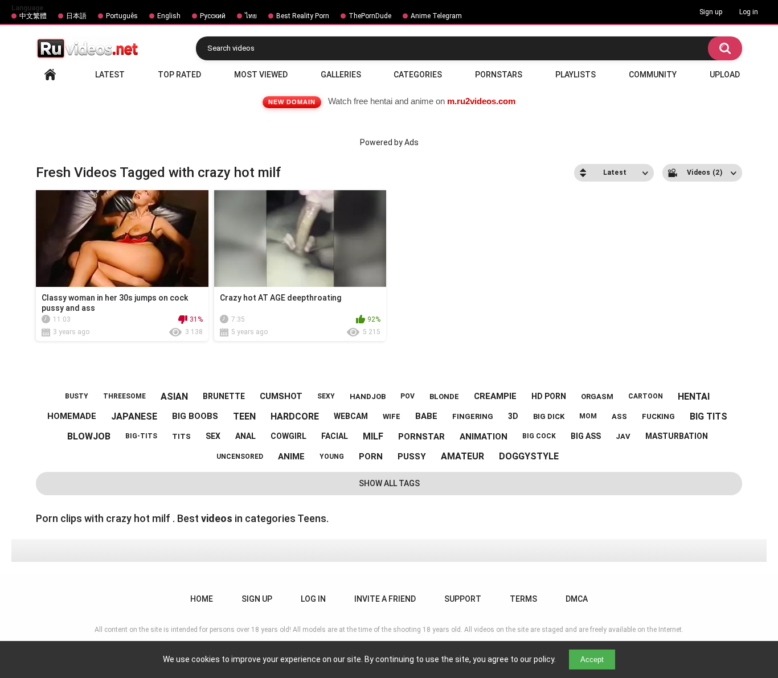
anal (245, 436)
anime (291, 456)
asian (174, 396)
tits (181, 436)
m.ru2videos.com (481, 101)
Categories (418, 74)
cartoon (645, 396)
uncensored (239, 457)
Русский (213, 16)
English (169, 16)
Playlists (575, 74)
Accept (592, 659)
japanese (134, 416)
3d (513, 416)
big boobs (195, 416)
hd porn (548, 396)
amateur (462, 456)
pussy (412, 456)
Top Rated (179, 74)
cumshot (281, 396)
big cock (539, 436)
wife (391, 416)
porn (371, 456)
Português (122, 16)
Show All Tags (389, 483)
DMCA (577, 598)
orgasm (597, 396)
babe (426, 416)
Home (50, 74)
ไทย (251, 16)
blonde (444, 396)
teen (244, 416)
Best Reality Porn (302, 16)
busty (76, 396)
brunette (224, 396)
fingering (472, 416)
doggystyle (529, 456)
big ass (586, 436)
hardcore (295, 416)
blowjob (88, 436)
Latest (110, 74)
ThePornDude (370, 16)
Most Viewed (261, 74)
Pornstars (498, 74)
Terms (523, 598)
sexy (326, 396)
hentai (694, 396)
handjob (368, 396)
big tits (708, 416)
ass (619, 416)
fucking (658, 416)
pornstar (421, 437)
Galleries (341, 74)
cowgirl (288, 436)
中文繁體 (33, 16)
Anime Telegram (436, 16)
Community (653, 74)
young (332, 457)
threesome (124, 396)
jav (623, 436)
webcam (351, 416)
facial (334, 436)
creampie (495, 396)
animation (483, 437)
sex (213, 436)
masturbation (676, 436)
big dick (548, 416)
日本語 (76, 16)
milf (373, 436)
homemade (71, 416)
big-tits (141, 436)
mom (588, 416)
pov (407, 396)
